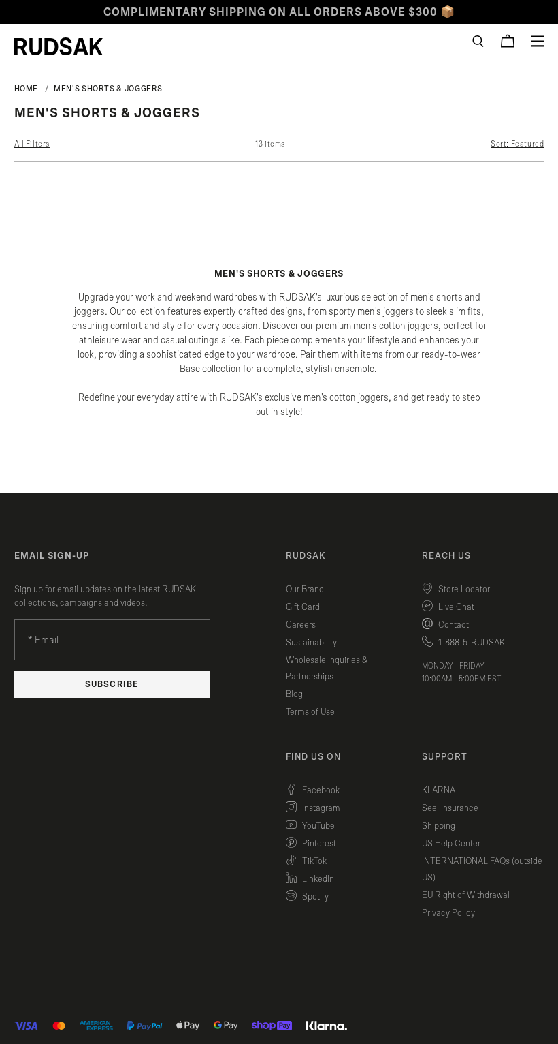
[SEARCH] (478, 41)
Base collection (210, 369)
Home (26, 89)
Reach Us (446, 556)
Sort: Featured (517, 144)
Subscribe (111, 684)
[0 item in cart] (507, 41)
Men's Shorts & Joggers (108, 89)
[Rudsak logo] (58, 46)
